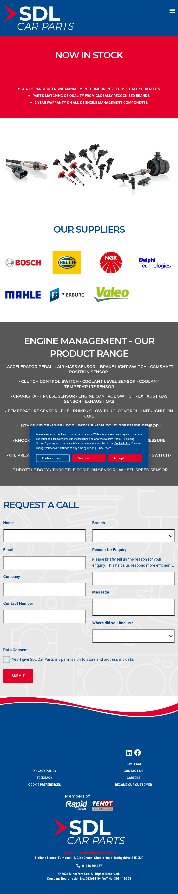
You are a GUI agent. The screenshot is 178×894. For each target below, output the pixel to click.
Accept (119, 458)
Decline (83, 458)
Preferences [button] (104, 448)
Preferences (51, 458)
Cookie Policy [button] (122, 443)
